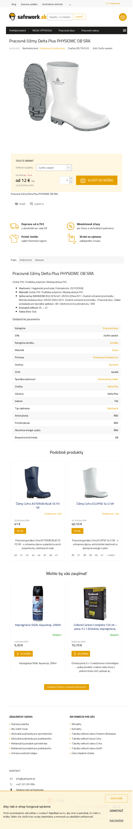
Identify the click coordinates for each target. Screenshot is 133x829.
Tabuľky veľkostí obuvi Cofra (86, 739)
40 (15, 555)
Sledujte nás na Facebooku (30, 789)
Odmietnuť (116, 810)
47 (56, 555)
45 (44, 555)
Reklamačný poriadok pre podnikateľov (31, 748)
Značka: (78, 48)
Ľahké (115, 379)
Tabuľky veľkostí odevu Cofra (87, 744)
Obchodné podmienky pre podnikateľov (31, 739)
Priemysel (98, 357)
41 (21, 555)
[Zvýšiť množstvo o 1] (71, 178)
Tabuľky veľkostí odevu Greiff (87, 748)
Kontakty (76, 729)
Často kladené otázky (83, 753)
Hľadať (79, 17)
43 (33, 555)
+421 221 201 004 (25, 784)
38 (84, 555)
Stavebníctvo (111, 357)
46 (50, 555)
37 (78, 555)
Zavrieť (37, 201)
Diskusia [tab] (39, 260)
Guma (115, 350)
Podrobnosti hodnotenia (52, 48)
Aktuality (76, 724)
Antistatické (104, 379)
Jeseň (115, 364)
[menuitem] (17, 30)
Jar (110, 364)
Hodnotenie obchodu (52, 4)
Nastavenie (116, 820)
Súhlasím (116, 798)
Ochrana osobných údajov (24, 753)
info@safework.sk (25, 778)
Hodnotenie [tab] (26, 260)
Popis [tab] (14, 260)
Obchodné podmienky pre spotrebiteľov (31, 734)
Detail (20, 531)
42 (27, 555)
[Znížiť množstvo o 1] (71, 182)
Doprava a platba (29, 4)
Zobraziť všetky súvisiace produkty (66, 687)
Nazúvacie (113, 408)
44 (39, 555)
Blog (14, 4)
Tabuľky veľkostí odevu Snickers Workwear (94, 734)
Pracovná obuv (110, 328)
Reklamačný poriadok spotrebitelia (29, 744)
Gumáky (114, 342)
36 (73, 555)
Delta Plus (113, 386)
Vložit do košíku (100, 180)
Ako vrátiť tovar (19, 729)
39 (90, 555)
